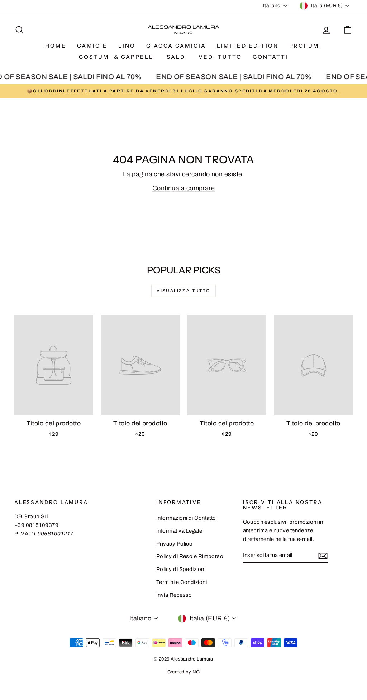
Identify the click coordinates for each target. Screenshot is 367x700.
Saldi (177, 56)
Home (55, 45)
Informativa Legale (179, 531)
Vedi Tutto (220, 56)
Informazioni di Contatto (186, 518)
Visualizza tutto (183, 290)
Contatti (270, 56)
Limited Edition (247, 45)
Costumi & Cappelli (117, 56)
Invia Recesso (174, 595)
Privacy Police (174, 544)
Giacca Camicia (176, 45)
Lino (126, 45)
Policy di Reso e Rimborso (189, 556)
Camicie (92, 45)
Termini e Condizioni (181, 582)
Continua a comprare (183, 188)
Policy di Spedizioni (180, 569)
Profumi (305, 45)
